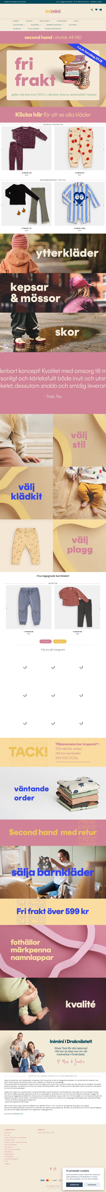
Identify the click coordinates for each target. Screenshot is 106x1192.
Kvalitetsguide (9, 1154)
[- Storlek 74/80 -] (80, 204)
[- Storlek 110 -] (27, 204)
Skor (76, 21)
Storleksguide (8, 1156)
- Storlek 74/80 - (79, 228)
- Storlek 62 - (79, 173)
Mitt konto (7, 1133)
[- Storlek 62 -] (80, 148)
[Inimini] (53, 10)
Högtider (73, 25)
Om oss (7, 1135)
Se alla (45, 641)
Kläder (16, 21)
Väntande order (9, 1140)
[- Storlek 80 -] (29, 607)
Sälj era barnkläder (10, 1145)
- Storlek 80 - (28, 632)
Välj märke (35, 25)
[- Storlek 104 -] (27, 148)
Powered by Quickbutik (53, 1188)
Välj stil (60, 641)
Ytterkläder (62, 21)
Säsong (29, 21)
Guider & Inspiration (53, 29)
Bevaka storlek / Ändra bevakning (15, 1142)
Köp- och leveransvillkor (12, 1149)
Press (6, 1161)
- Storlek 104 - (26, 173)
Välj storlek (45, 21)
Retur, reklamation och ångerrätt (15, 1137)
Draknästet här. (18, 1114)
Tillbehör (17, 29)
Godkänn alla (74, 1185)
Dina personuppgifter (11, 1159)
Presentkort (8, 1152)
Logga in (7, 1164)
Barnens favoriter (54, 25)
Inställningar (92, 1185)
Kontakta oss (8, 1147)
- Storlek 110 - (26, 228)
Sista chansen (33, 29)
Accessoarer (18, 25)
